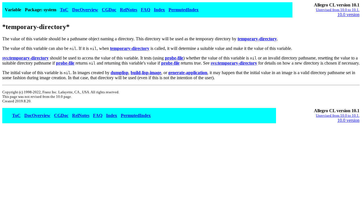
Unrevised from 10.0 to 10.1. (337, 10)
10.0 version (348, 14)
